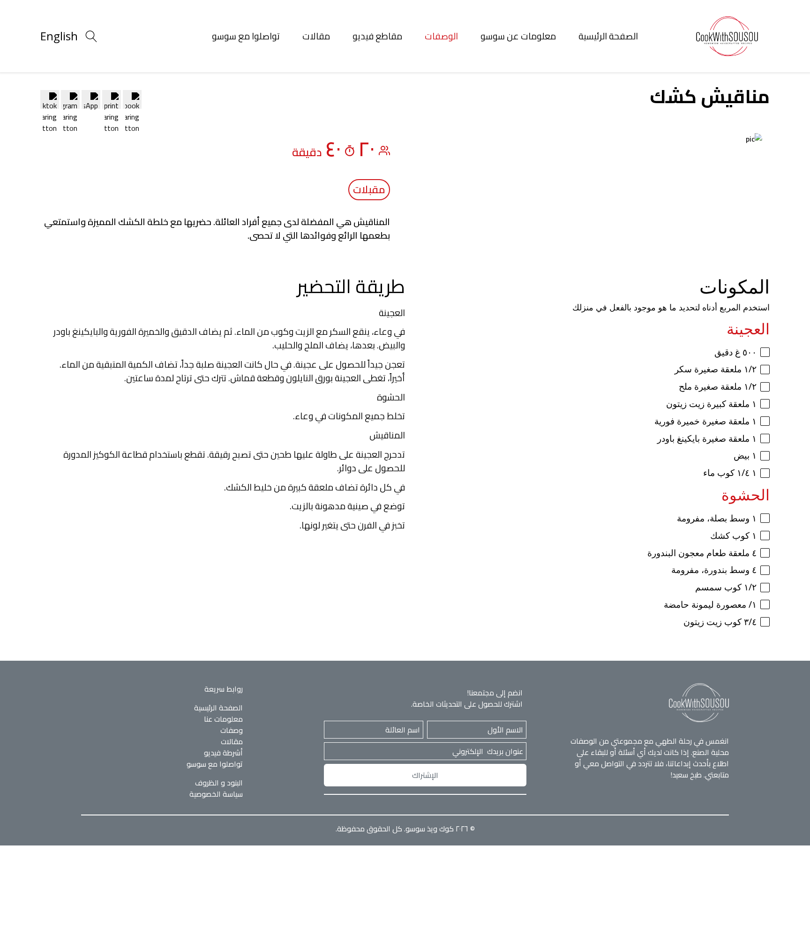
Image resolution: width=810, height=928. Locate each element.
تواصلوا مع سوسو (246, 36)
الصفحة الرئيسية (608, 36)
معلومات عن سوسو (518, 36)
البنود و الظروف (219, 783)
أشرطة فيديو (223, 753)
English (59, 36)
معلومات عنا (223, 719)
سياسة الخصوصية (216, 794)
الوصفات (441, 36)
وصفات (231, 730)
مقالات (316, 36)
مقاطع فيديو (377, 36)
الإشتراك (425, 775)
